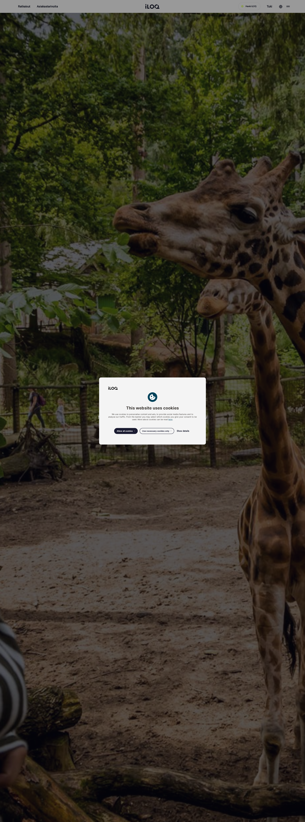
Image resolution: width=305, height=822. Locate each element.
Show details (183, 431)
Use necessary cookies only (155, 431)
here (170, 419)
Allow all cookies (125, 431)
